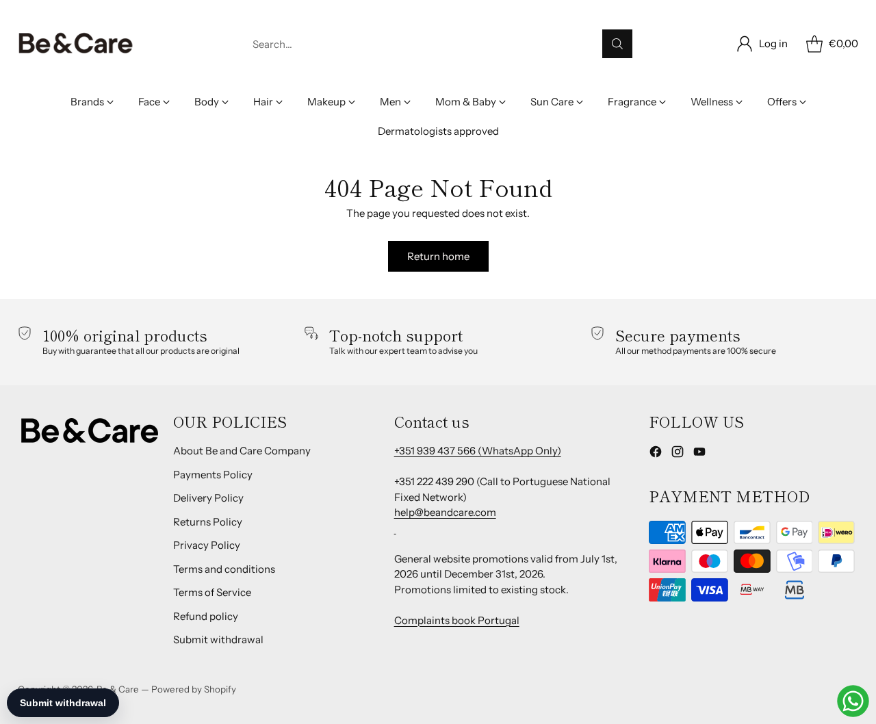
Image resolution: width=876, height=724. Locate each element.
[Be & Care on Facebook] (655, 454)
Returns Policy (207, 521)
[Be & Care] (76, 44)
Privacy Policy (206, 545)
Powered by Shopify (193, 689)
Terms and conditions (224, 569)
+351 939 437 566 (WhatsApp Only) (477, 450)
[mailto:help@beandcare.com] (395, 527)
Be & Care (117, 689)
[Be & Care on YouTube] (699, 454)
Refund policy (205, 616)
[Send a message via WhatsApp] (853, 701)
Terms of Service (212, 592)
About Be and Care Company (242, 450)
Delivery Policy (208, 497)
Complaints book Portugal (456, 620)
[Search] (617, 43)
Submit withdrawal (218, 639)
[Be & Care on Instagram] (677, 454)
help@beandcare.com (445, 512)
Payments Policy (213, 474)
